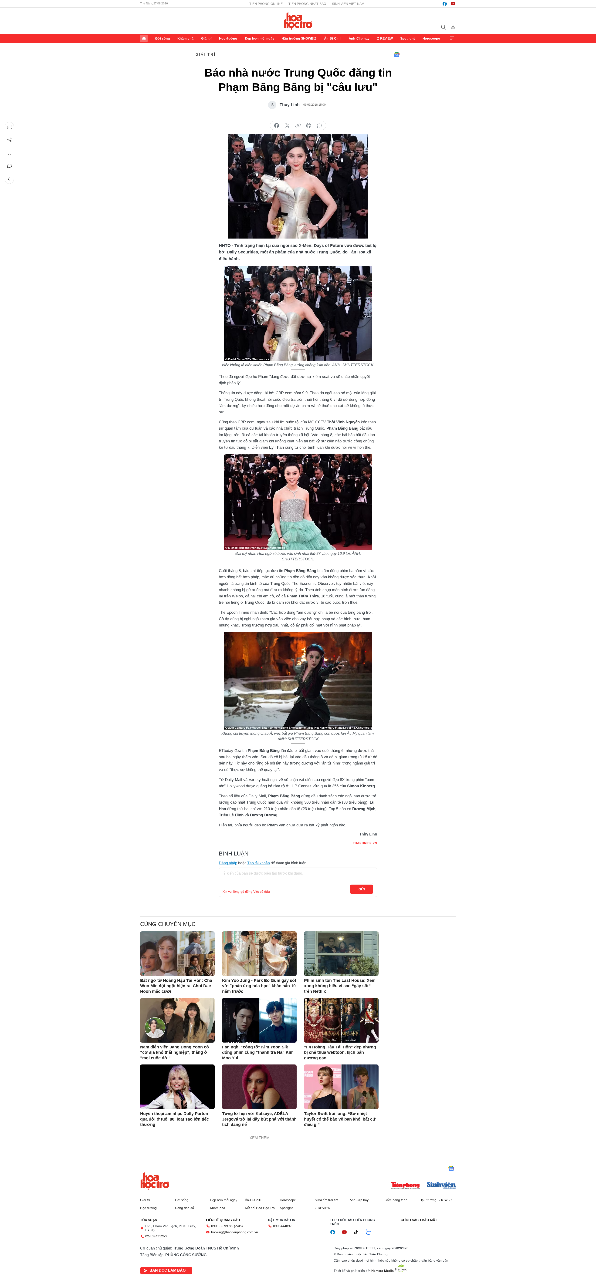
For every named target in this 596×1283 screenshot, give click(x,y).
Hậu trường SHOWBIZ (299, 38)
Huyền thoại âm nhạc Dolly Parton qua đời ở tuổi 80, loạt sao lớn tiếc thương (174, 1119)
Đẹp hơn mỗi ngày (259, 38)
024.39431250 (156, 1236)
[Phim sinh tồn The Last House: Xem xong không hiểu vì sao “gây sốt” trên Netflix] (341, 953)
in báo (308, 125)
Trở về (9, 179)
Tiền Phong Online (266, 4)
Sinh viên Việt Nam (348, 4)
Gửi (362, 889)
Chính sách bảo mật (419, 1220)
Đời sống (162, 38)
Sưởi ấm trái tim (326, 1200)
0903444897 (282, 1226)
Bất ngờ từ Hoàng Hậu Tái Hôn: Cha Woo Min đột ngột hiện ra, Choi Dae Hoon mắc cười (176, 986)
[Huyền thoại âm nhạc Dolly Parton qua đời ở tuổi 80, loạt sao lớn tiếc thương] (177, 1086)
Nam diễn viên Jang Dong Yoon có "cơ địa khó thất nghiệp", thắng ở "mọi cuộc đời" (174, 1052)
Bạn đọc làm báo (167, 1270)
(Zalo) (238, 1226)
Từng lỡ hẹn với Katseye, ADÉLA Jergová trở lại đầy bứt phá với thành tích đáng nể (259, 1119)
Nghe (9, 126)
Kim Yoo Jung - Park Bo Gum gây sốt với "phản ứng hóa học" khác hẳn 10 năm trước (259, 986)
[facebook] (444, 3)
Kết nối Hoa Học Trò (260, 1208)
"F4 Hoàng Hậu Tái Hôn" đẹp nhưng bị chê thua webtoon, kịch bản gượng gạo (340, 1052)
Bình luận (9, 166)
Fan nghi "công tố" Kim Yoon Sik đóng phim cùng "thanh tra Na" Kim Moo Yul (258, 1052)
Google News (396, 54)
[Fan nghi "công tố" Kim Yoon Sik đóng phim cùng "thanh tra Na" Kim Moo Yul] (259, 1020)
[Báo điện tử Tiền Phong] (405, 1186)
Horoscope (431, 38)
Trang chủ (144, 38)
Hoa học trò (154, 1181)
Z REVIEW (385, 38)
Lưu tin (9, 153)
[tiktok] (358, 1232)
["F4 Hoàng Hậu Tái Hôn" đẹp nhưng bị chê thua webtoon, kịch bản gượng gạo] (341, 1020)
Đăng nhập (228, 863)
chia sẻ (276, 125)
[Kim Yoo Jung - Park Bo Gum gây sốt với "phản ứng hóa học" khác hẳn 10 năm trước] (259, 953)
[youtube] (453, 3)
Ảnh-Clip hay (359, 38)
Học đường (228, 38)
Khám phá (185, 38)
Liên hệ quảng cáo (223, 1220)
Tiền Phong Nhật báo (307, 4)
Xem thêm (452, 38)
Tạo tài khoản (258, 863)
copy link (298, 125)
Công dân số (184, 1208)
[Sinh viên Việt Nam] (441, 1186)
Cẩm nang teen (396, 1200)
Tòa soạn (148, 1220)
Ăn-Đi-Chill (332, 38)
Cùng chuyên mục (168, 924)
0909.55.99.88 (222, 1226)
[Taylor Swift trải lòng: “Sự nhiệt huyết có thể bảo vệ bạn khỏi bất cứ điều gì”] (341, 1086)
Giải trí (206, 38)
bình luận (319, 125)
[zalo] (371, 1232)
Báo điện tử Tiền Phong (298, 20)
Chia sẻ (9, 140)
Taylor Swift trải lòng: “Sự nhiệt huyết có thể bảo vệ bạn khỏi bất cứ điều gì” (340, 1119)
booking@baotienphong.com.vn (234, 1232)
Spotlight (407, 38)
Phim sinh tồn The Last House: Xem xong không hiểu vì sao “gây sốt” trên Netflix (340, 986)
